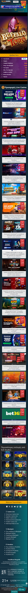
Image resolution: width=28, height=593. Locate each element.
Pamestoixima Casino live (13, 520)
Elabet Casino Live (11, 518)
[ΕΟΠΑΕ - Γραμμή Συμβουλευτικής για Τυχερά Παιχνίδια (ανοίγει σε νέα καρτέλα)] (18, 581)
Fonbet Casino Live (11, 521)
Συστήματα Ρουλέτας (12, 550)
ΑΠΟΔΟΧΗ (14, 592)
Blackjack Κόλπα (10, 533)
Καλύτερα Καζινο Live (12, 523)
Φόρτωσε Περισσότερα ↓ (14, 502)
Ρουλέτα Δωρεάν (11, 552)
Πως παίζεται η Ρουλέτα (13, 547)
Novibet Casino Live (12, 516)
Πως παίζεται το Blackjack (13, 531)
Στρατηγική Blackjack (12, 535)
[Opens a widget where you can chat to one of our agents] (22, 590)
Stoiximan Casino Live (12, 514)
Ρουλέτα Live (10, 554)
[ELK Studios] (24, 59)
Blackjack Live (10, 539)
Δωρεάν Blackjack (11, 537)
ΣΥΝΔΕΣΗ (16, 1)
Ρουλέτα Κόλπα (10, 549)
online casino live (8, 2)
